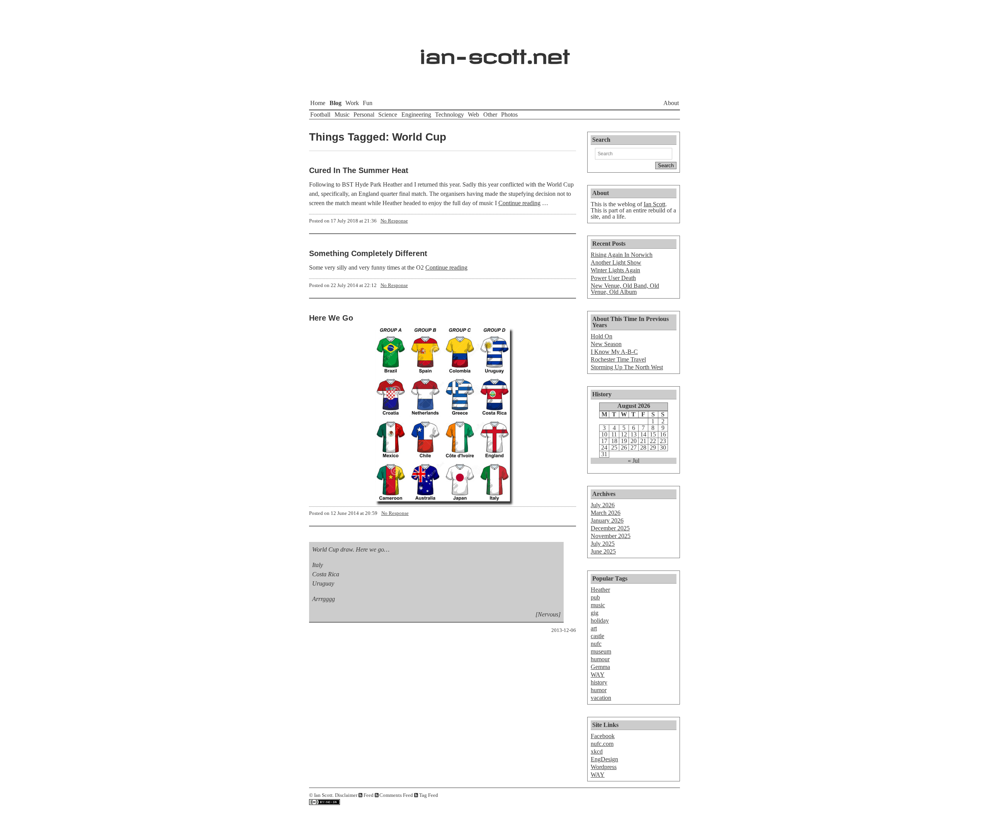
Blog (336, 103)
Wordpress (604, 767)
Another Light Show (616, 262)
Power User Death (613, 278)
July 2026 (603, 505)
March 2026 (605, 512)
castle (597, 636)
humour (600, 659)
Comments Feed (396, 795)
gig (594, 613)
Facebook (603, 736)
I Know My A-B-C (614, 351)
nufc (596, 643)
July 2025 (603, 543)
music (598, 605)
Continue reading (519, 203)
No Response (394, 221)
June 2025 (603, 551)
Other (490, 114)
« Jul (633, 461)
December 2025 (610, 528)
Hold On (601, 336)
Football (320, 114)
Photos (509, 114)
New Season (606, 344)
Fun (367, 103)
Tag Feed (428, 795)
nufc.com (602, 743)
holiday (600, 620)
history (599, 682)
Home (317, 103)
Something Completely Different (368, 253)
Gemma (600, 667)
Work (352, 103)
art (594, 628)
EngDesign (604, 759)
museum (601, 651)
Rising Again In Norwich (622, 254)
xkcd (597, 751)
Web (473, 114)
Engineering (416, 114)
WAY (598, 674)
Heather (600, 589)
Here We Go (331, 318)
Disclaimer (346, 795)
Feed (369, 795)
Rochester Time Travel (618, 359)
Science (387, 114)
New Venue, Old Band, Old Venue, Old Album (625, 288)
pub (595, 597)
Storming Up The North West (627, 367)
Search (601, 139)
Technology (449, 114)
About (671, 103)
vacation (601, 697)
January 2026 (607, 520)
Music (342, 114)
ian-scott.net (495, 52)
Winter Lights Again (615, 270)
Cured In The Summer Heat (358, 170)
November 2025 (610, 536)
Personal (363, 114)
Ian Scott (654, 204)
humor (599, 690)
